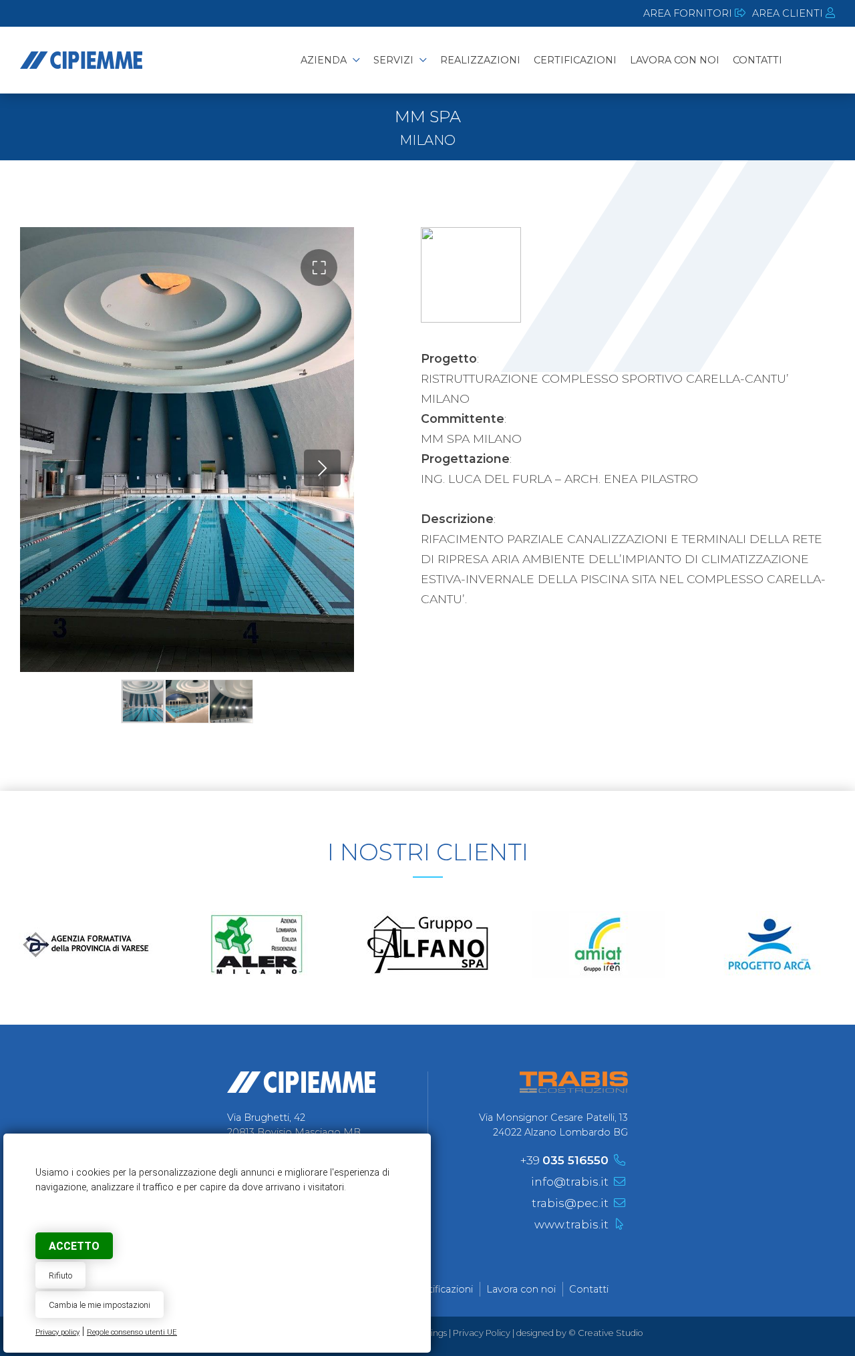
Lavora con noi (521, 1289)
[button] (319, 267)
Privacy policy (57, 1332)
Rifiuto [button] (60, 1275)
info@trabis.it (570, 1181)
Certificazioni (442, 1289)
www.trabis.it (571, 1224)
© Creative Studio (605, 1333)
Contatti (589, 1289)
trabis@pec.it (570, 1203)
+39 (564, 1160)
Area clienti (789, 13)
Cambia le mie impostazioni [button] (99, 1305)
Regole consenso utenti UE (132, 1332)
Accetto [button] (74, 1246)
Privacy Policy (481, 1333)
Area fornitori (689, 13)
